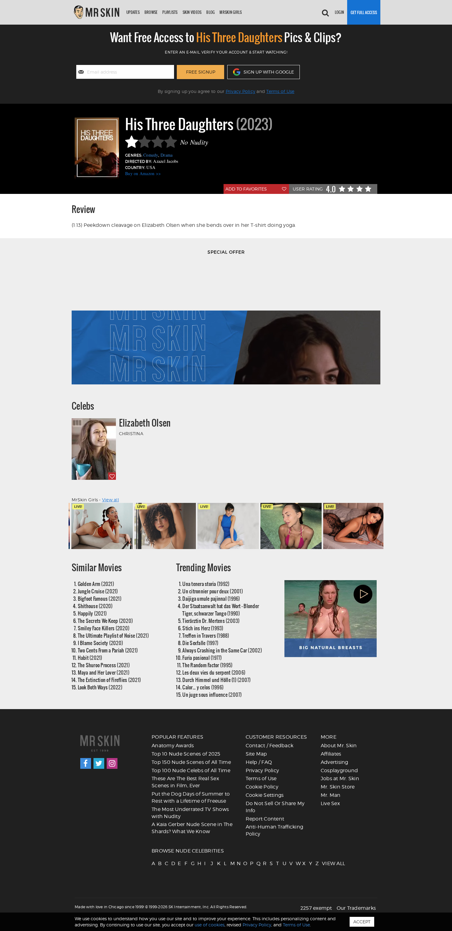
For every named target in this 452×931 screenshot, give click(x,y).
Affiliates (331, 754)
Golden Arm (96, 583)
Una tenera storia (205, 583)
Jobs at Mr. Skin (340, 778)
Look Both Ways (100, 687)
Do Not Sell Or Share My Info (275, 807)
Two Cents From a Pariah (108, 650)
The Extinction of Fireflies (109, 679)
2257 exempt (316, 908)
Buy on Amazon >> (143, 173)
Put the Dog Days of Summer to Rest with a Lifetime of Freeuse (191, 797)
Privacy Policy (241, 91)
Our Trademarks (356, 908)
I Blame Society (100, 642)
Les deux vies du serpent (213, 672)
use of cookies (209, 924)
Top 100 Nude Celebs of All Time (191, 770)
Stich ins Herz (202, 628)
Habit (90, 657)
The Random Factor (207, 664)
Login (339, 12)
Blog (210, 12)
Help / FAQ (259, 762)
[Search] (325, 12)
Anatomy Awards (173, 745)
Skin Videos (192, 12)
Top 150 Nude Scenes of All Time (191, 762)
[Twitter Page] (98, 763)
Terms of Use (280, 91)
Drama (166, 155)
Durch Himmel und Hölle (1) (216, 679)
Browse (151, 12)
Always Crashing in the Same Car (222, 650)
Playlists (169, 12)
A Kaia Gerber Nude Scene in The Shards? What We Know (192, 827)
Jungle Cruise (98, 591)
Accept (362, 921)
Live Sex (330, 803)
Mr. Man (331, 795)
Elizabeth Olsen (145, 423)
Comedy (150, 155)
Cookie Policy (262, 787)
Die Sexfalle (200, 642)
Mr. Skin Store (338, 787)
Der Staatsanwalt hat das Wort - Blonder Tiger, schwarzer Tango (220, 609)
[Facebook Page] (85, 763)
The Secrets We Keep (105, 620)
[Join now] (363, 12)
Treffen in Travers (205, 635)
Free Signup (200, 71)
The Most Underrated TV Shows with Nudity (190, 812)
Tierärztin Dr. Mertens (211, 620)
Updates (133, 12)
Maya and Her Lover (103, 672)
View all (110, 499)
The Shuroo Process (104, 664)
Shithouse (95, 605)
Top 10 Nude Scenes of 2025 (186, 754)
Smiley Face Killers (104, 628)
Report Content (265, 819)
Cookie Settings (265, 795)
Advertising (334, 762)
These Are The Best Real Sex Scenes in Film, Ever (185, 782)
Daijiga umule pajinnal (211, 598)
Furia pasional (202, 657)
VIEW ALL (324, 863)
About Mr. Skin (339, 745)
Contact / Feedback (270, 745)
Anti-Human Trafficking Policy (274, 830)
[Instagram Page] (112, 763)
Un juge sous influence (212, 694)
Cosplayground (339, 770)
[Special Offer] (226, 322)
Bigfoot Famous (99, 598)
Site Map (256, 754)
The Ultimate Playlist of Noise (113, 635)
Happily (92, 613)
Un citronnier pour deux (212, 591)
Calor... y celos (203, 687)
